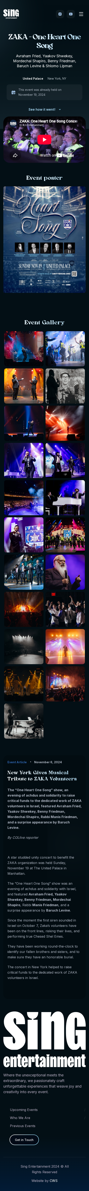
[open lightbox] (65, 348)
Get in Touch (24, 1140)
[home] (11, 14)
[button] (81, 14)
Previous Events (22, 1126)
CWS (54, 1181)
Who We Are (20, 1118)
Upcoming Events (24, 1110)
